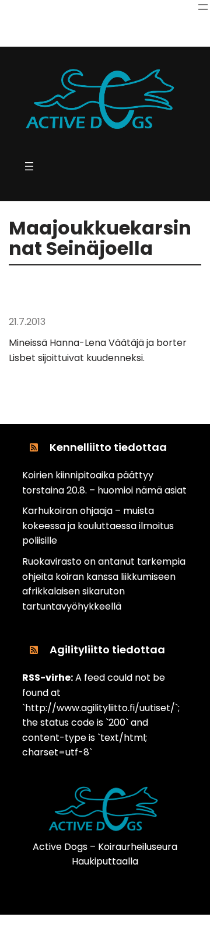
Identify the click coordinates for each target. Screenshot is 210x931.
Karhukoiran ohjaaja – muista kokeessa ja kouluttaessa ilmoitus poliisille (98, 525)
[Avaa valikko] (203, 7)
